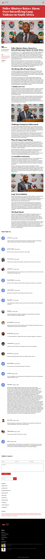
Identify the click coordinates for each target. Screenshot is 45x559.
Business (5, 492)
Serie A (27, 513)
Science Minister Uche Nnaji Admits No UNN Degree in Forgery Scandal (21, 548)
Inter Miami (35, 513)
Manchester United (12, 513)
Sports (4, 485)
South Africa (19, 513)
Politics (2, 61)
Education (5, 500)
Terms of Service (4, 534)
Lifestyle (4, 507)
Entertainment (6, 490)
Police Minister (7, 57)
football (31, 513)
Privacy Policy (4, 537)
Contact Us (3, 535)
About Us (3, 532)
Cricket (11, 514)
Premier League (4, 513)
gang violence (4, 56)
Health (4, 502)
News (4, 495)
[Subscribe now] (15, 478)
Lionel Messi (7, 514)
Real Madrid (21, 514)
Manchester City (27, 514)
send (6, 473)
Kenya (39, 513)
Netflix (39, 514)
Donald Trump (4, 515)
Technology (5, 504)
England (36, 514)
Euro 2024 (24, 513)
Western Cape (4, 58)
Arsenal (3, 514)
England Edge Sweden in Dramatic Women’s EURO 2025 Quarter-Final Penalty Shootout (24, 544)
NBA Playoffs (16, 514)
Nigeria (32, 514)
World (4, 497)
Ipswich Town (10, 515)
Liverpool (15, 515)
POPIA (2, 539)
